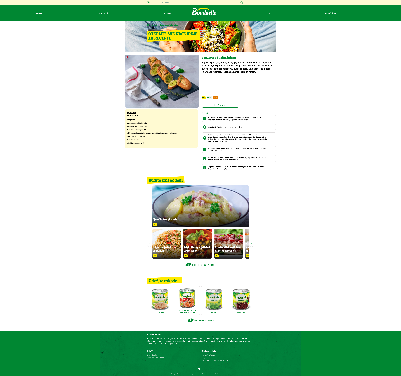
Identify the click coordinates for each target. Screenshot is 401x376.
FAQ (269, 13)
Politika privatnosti (205, 374)
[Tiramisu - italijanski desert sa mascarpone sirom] (228, 258)
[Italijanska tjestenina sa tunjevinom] (166, 258)
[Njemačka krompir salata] (200, 226)
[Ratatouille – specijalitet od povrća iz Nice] (197, 258)
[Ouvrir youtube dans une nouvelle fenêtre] (148, 3)
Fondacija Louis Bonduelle (156, 357)
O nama (167, 13)
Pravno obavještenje (191, 374)
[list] (200, 244)
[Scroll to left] (149, 244)
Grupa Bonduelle (153, 355)
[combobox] (200, 3)
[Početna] (148, 25)
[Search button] (241, 2)
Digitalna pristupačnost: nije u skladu (216, 360)
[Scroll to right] (251, 244)
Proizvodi (103, 13)
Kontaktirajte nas (332, 13)
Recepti (39, 13)
